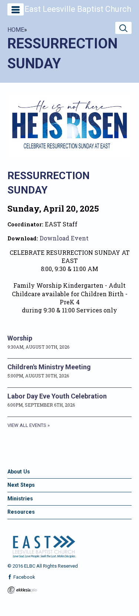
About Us (18, 472)
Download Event (64, 238)
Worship (19, 338)
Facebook (23, 577)
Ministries (20, 499)
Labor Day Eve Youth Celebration (57, 396)
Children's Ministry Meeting (49, 367)
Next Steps (21, 485)
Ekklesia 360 (22, 590)
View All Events (26, 425)
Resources (21, 512)
